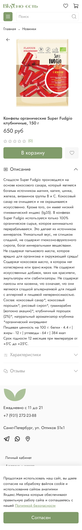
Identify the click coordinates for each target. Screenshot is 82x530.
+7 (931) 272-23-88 (19, 415)
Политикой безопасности (35, 505)
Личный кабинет (18, 457)
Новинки (29, 28)
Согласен (41, 517)
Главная (9, 28)
